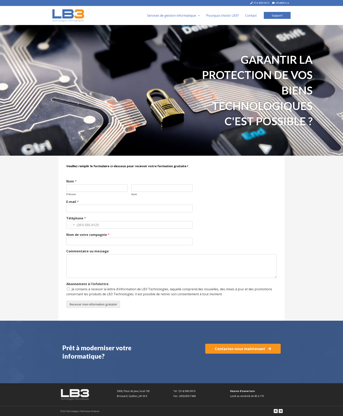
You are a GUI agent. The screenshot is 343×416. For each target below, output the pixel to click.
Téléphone (76, 218)
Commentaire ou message (87, 251)
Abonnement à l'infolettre (87, 284)
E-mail (72, 202)
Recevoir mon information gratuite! (93, 304)
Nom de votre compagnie (88, 235)
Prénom (71, 194)
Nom (71, 181)
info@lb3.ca (282, 3)
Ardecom (95, 411)
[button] (277, 15)
